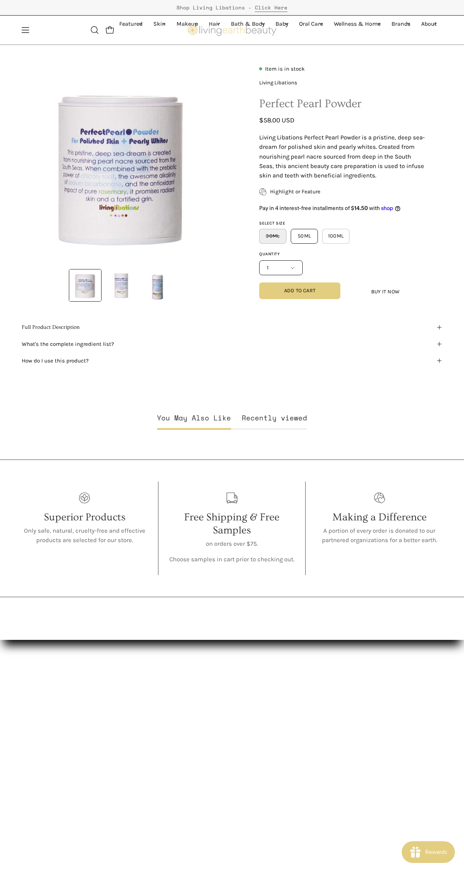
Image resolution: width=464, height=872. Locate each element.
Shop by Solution (132, 809)
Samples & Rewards (202, 733)
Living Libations (278, 83)
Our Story (34, 708)
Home (117, 783)
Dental (118, 758)
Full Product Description (51, 327)
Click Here (271, 7)
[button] (94, 30)
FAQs (29, 771)
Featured (121, 696)
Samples (121, 821)
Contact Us (189, 696)
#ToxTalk (33, 746)
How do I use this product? (55, 360)
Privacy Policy (192, 758)
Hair (114, 733)
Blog (180, 708)
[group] (232, 7)
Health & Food (129, 771)
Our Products (40, 721)
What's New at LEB (46, 783)
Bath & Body (126, 746)
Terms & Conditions (201, 771)
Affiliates (186, 721)
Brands (118, 796)
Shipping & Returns (201, 746)
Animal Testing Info (48, 758)
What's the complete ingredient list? (68, 344)
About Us (34, 696)
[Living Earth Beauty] (232, 30)
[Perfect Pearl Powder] (85, 285)
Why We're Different (49, 733)
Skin (115, 708)
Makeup (120, 721)
